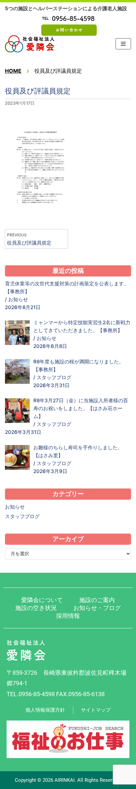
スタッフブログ (54, 377)
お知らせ (18, 299)
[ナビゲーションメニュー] (123, 43)
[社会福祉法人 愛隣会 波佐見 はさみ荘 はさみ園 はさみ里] (29, 43)
